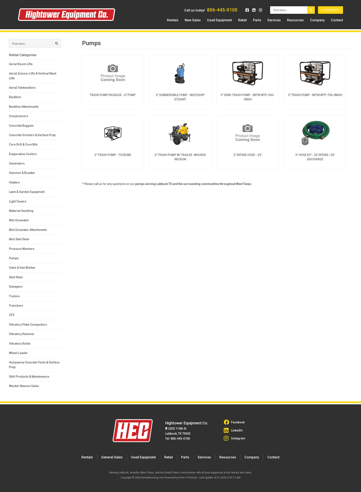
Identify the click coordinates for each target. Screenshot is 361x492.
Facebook (238, 422)
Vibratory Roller (20, 343)
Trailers (14, 296)
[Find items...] (311, 10)
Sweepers (16, 286)
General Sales (112, 457)
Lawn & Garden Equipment (26, 192)
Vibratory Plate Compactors (28, 324)
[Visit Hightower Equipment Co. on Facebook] (247, 10)
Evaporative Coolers (23, 154)
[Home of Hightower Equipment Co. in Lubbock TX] (66, 14)
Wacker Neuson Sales (24, 386)
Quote (331, 10)
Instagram (238, 438)
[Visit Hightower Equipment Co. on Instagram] (260, 10)
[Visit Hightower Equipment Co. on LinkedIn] (253, 10)
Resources (295, 20)
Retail (242, 20)
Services (274, 20)
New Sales (193, 20)
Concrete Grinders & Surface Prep (32, 135)
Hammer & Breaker (22, 173)
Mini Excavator (19, 220)
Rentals (172, 20)
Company (317, 20)
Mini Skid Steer (19, 239)
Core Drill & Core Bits (23, 144)
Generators (17, 163)
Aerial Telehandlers (22, 87)
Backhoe (15, 97)
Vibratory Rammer (21, 334)
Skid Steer (16, 277)
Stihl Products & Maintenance (29, 376)
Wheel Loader (18, 353)
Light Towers (17, 201)
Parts (257, 20)
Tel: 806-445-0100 (177, 438)
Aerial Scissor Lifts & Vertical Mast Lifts (32, 76)
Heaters (14, 182)
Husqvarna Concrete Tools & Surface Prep (34, 365)
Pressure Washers (21, 248)
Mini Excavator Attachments (28, 229)
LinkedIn (237, 430)
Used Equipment (219, 20)
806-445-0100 (222, 10)
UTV (11, 315)
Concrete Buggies (21, 125)
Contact (337, 20)
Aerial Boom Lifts (21, 64)
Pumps (14, 258)
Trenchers (16, 305)
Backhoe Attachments (24, 106)
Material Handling (21, 210)
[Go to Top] (353, 484)
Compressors (18, 116)
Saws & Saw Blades (22, 267)
